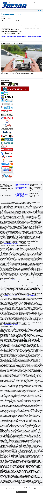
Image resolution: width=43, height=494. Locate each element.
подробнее (29, 487)
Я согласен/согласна (21, 491)
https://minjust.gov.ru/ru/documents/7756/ (12, 243)
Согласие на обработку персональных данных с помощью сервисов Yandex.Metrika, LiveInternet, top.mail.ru (21, 195)
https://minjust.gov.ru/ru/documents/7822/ (12, 324)
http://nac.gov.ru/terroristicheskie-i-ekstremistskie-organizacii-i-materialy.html (19, 295)
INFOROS (39, 198)
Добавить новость (21, 76)
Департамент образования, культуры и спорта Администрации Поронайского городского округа (21, 36)
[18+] (16, 5)
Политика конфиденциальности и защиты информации (21, 188)
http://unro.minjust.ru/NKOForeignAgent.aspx (13, 279)
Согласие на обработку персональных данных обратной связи (21, 191)
